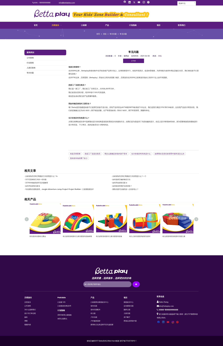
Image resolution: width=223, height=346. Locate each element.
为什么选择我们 (30, 310)
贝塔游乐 (27, 302)
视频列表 (27, 325)
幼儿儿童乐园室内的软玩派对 (106, 236)
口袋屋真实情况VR (64, 306)
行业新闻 (30, 63)
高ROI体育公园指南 (64, 315)
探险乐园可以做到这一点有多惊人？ (125, 189)
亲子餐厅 (127, 317)
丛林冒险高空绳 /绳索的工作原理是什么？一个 (129, 176)
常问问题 (30, 73)
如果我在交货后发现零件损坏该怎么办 (169, 154)
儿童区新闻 (31, 68)
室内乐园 (94, 306)
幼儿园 (93, 313)
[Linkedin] (129, 2)
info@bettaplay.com (67, 3)
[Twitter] (134, 2)
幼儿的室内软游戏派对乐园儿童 (140, 236)
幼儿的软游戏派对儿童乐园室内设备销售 (44, 236)
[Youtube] (139, 2)
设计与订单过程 (30, 313)
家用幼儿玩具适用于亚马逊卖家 (102, 325)
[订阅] (136, 284)
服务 (26, 317)
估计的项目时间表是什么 (141, 154)
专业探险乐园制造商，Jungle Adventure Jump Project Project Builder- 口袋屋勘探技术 (59, 189)
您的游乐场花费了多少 (78, 158)
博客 (26, 321)
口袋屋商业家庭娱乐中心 (99, 302)
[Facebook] (125, 2)
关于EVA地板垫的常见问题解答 (36, 183)
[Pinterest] (148, 2)
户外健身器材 (95, 321)
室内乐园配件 (95, 310)
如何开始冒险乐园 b (32, 186)
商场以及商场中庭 (130, 321)
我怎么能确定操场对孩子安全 (116, 154)
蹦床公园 (127, 310)
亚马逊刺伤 (166, 236)
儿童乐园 (127, 313)
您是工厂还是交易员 (92, 154)
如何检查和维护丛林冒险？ (122, 186)
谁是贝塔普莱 (75, 154)
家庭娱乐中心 (128, 302)
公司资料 (27, 306)
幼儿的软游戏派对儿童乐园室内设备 (76, 236)
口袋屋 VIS (61, 302)
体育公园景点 (62, 319)
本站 (160, 56)
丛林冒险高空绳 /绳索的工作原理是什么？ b (41, 176)
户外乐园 (94, 317)
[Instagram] (144, 2)
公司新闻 (30, 58)
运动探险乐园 (128, 306)
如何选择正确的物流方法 (121, 179)
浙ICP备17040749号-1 (128, 341)
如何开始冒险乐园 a (119, 183)
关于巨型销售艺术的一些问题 (35, 179)
